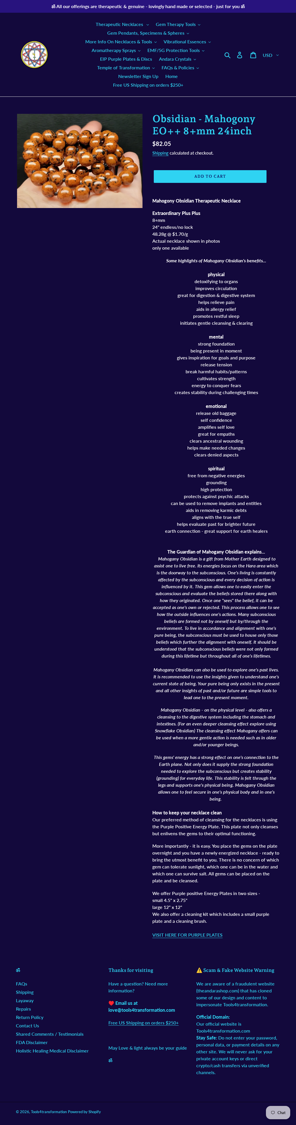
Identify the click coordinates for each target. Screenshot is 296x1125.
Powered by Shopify (84, 1111)
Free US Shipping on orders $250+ (143, 1022)
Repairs (23, 1008)
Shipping (160, 152)
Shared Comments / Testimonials (50, 1034)
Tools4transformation (49, 1111)
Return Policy (29, 1017)
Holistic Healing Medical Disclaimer (52, 1050)
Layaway (25, 1000)
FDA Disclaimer (32, 1042)
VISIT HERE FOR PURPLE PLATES (187, 935)
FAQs (21, 983)
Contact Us (27, 1025)
